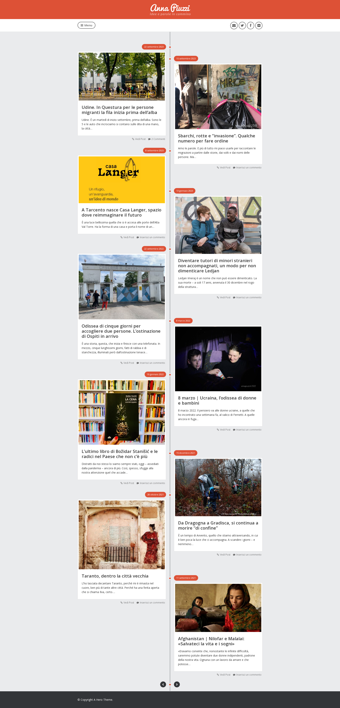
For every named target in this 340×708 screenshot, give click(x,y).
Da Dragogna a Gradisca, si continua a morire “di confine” (218, 525)
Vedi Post (140, 139)
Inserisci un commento (248, 167)
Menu (88, 25)
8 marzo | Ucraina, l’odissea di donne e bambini (217, 400)
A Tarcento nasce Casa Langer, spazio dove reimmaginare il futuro (121, 212)
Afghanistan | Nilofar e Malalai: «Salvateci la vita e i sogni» (211, 640)
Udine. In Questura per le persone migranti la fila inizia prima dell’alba (119, 109)
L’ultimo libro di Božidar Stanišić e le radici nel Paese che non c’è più (120, 453)
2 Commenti (158, 139)
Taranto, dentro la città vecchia (115, 576)
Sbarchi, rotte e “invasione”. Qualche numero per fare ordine (216, 138)
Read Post (122, 75)
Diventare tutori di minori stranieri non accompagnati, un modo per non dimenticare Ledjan (217, 265)
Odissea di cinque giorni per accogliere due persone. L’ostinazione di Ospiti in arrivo (121, 331)
